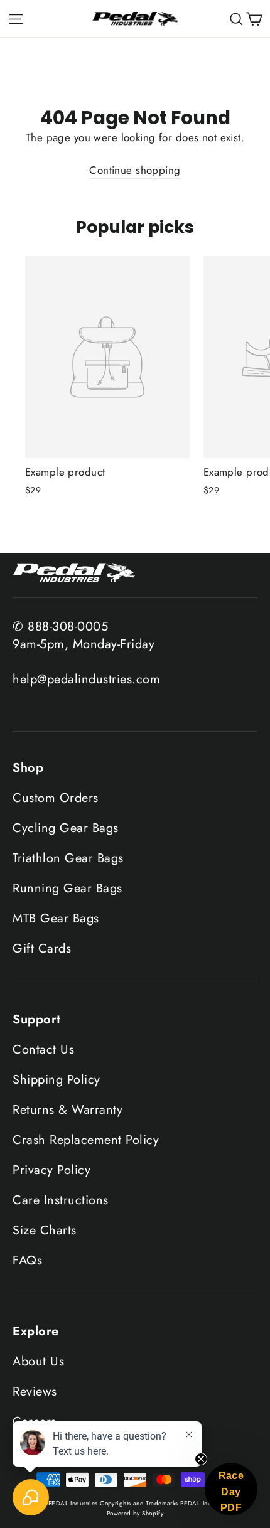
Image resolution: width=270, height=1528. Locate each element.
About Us (38, 1361)
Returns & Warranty (67, 1110)
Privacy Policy (51, 1170)
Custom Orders (56, 798)
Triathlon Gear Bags (68, 858)
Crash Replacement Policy (86, 1140)
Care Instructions (61, 1200)
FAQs (27, 1260)
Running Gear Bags (67, 888)
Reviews (35, 1391)
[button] (231, 1489)
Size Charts (45, 1230)
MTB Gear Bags (56, 918)
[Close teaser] (201, 1459)
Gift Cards (42, 948)
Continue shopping (134, 170)
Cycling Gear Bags (66, 828)
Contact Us (43, 1049)
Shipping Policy (56, 1080)
